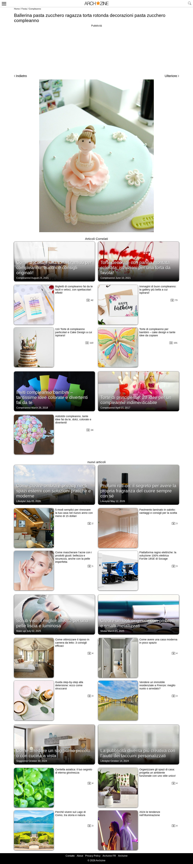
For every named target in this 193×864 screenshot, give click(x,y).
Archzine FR (109, 856)
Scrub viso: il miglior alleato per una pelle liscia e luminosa (52, 623)
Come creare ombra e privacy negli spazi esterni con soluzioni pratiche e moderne (53, 490)
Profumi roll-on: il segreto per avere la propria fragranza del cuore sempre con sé (138, 490)
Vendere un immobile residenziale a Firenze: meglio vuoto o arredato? (157, 685)
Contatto (70, 856)
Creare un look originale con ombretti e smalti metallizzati (137, 623)
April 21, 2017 (122, 407)
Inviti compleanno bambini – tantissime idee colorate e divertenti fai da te (52, 397)
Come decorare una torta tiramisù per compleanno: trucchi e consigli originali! (54, 267)
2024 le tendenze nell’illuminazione (149, 813)
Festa (24, 9)
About (80, 856)
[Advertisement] (96, 49)
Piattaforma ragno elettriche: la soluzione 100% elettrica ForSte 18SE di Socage (157, 555)
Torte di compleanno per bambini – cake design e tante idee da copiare (157, 332)
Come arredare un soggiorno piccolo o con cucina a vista (53, 753)
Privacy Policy (92, 856)
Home (17, 9)
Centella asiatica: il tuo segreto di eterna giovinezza (73, 771)
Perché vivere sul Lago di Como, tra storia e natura (70, 813)
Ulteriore (171, 76)
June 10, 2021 (123, 278)
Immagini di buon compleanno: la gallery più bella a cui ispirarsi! (157, 289)
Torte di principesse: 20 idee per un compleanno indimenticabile (135, 400)
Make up (20, 631)
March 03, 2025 (116, 631)
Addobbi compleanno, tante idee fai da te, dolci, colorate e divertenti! (73, 419)
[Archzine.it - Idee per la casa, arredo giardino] (96, 3)
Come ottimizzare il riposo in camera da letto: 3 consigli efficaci (72, 642)
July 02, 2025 (34, 631)
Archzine (123, 856)
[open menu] (3, 3)
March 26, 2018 (39, 407)
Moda (103, 631)
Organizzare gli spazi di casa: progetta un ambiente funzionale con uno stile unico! (157, 772)
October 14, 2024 (120, 761)
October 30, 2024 (38, 761)
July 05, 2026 (33, 501)
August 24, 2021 (40, 278)
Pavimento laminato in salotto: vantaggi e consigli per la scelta (158, 511)
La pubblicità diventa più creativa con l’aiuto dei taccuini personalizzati (137, 753)
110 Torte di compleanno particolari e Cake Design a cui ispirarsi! (73, 332)
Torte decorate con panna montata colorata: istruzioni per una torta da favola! (135, 267)
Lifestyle (20, 501)
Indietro (21, 76)
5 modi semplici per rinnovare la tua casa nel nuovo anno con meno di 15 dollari (74, 513)
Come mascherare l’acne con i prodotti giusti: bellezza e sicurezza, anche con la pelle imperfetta (73, 557)
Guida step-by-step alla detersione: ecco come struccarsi (69, 685)
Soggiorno (21, 761)
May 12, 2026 (118, 501)
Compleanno (35, 9)
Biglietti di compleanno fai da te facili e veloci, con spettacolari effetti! (74, 289)
